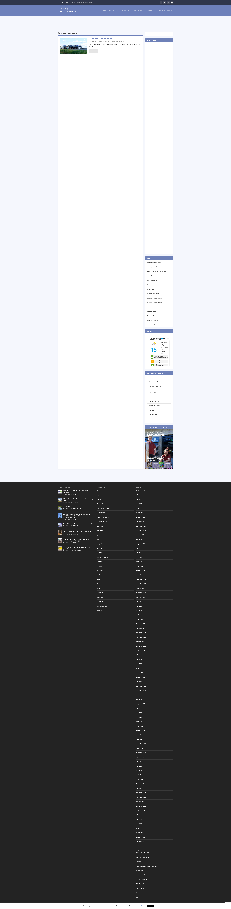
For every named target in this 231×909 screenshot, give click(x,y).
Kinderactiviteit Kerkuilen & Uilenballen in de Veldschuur (77, 532)
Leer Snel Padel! (68, 507)
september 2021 (141, 753)
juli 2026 (138, 495)
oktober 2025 (140, 535)
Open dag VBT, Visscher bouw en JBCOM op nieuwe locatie (76, 491)
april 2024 (139, 615)
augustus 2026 (140, 490)
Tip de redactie (152, 316)
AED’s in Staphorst (153, 293)
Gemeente (100, 530)
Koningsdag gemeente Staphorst (146, 866)
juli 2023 (138, 655)
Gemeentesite (151, 311)
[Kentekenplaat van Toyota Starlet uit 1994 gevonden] (60, 548)
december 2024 (141, 579)
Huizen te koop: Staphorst (155, 307)
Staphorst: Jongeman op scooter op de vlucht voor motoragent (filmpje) (77, 540)
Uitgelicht (100, 597)
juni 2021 (139, 766)
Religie (99, 579)
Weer (137, 897)
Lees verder (93, 51)
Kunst (99, 539)
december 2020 (141, 793)
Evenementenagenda (154, 262)
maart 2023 (139, 673)
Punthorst (100, 570)
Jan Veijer (152, 410)
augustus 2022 (140, 704)
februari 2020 (140, 837)
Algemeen (112, 41)
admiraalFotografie (155, 386)
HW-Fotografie (153, 414)
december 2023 (141, 633)
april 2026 (139, 508)
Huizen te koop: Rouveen (155, 298)
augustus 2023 (140, 650)
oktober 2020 (140, 801)
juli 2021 (138, 761)
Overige (99, 561)
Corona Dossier (102, 504)
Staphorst (121, 41)
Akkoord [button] (150, 906)
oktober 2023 (140, 641)
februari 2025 (140, 570)
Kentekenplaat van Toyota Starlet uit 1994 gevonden (76, 548)
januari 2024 (140, 628)
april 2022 (139, 721)
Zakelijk (99, 610)
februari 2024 (140, 624)
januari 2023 (140, 681)
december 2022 (141, 686)
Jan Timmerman (154, 401)
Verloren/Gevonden (153, 320)
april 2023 (139, 668)
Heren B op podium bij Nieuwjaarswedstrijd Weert (83, 2)
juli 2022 (138, 708)
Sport (79, 508)
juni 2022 (139, 713)
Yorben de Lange (154, 405)
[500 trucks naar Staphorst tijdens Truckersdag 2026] (60, 500)
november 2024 (141, 584)
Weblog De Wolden (153, 267)
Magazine (100, 544)
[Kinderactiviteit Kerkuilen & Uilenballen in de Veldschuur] (60, 532)
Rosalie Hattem (154, 388)
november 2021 (141, 744)
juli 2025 (138, 548)
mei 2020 (139, 824)
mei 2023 (139, 664)
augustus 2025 (140, 544)
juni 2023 (139, 659)
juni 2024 (139, 606)
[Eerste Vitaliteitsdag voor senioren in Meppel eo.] (60, 525)
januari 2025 (140, 575)
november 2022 (141, 690)
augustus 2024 (140, 597)
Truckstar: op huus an (100, 38)
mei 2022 (139, 717)
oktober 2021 (140, 748)
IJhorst (99, 535)
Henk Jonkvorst (154, 392)
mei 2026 (139, 504)
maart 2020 (139, 833)
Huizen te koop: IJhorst (154, 302)
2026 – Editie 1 (143, 875)
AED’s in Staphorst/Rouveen (145, 853)
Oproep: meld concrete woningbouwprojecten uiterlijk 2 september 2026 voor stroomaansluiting (77, 515)
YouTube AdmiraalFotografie (158, 419)
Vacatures (100, 602)
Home (104, 10)
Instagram (150, 285)
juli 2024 (138, 602)
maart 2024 (139, 619)
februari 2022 (140, 730)
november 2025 (141, 530)
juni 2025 (139, 553)
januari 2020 (140, 842)
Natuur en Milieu (102, 557)
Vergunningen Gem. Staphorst (156, 271)
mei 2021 (139, 770)
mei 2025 (139, 557)
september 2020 (141, 806)
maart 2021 (139, 779)
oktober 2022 (140, 695)
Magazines (139, 870)
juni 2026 (139, 499)
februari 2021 (140, 784)
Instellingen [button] (141, 906)
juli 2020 (138, 815)
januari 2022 (140, 735)
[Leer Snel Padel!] (60, 508)
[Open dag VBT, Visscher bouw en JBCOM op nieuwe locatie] (60, 492)
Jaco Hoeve (152, 397)
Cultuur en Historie (103, 508)
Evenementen (74, 502)
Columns (100, 499)
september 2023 (141, 646)
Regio (117, 41)
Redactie (99, 41)
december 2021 (141, 739)
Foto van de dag (102, 521)
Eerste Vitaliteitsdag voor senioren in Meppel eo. (78, 524)
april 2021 (139, 775)
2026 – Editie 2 (143, 879)
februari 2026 (140, 517)
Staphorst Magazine (165, 10)
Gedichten (100, 526)
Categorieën (138, 10)
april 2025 (139, 561)
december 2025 (141, 526)
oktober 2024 (140, 588)
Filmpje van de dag (103, 517)
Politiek (99, 566)
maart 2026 (139, 513)
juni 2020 (139, 819)
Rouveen (99, 584)
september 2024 (141, 593)
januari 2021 (140, 788)
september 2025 (141, 539)
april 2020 (139, 828)
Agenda (111, 10)
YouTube (150, 276)
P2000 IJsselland (152, 280)
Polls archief (140, 888)
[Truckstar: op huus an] (73, 46)
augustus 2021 (140, 757)
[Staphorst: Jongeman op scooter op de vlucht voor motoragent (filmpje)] (60, 540)
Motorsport (100, 548)
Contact (150, 10)
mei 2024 (139, 610)
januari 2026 (140, 521)
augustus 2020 (140, 810)
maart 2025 (139, 566)
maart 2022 (139, 726)
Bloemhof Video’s (154, 382)
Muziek (99, 553)
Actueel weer (151, 289)
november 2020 (141, 797)
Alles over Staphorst (124, 10)
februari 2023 (140, 677)
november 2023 (141, 637)
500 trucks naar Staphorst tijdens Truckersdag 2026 (78, 499)
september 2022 (141, 699)
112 (98, 490)
